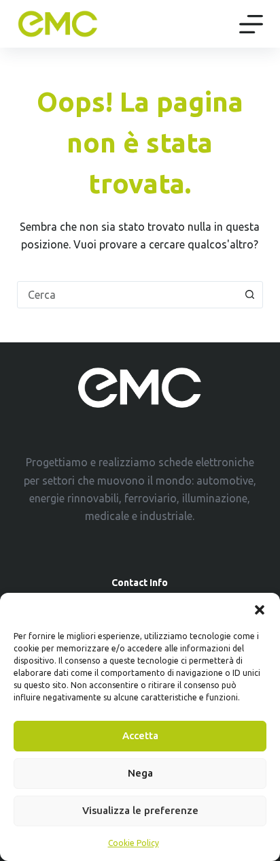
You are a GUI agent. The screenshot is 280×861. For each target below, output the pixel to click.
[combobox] (127, 294)
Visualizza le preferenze (140, 810)
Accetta (140, 735)
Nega (140, 773)
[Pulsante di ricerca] (249, 295)
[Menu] (251, 24)
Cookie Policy (133, 843)
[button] (259, 610)
